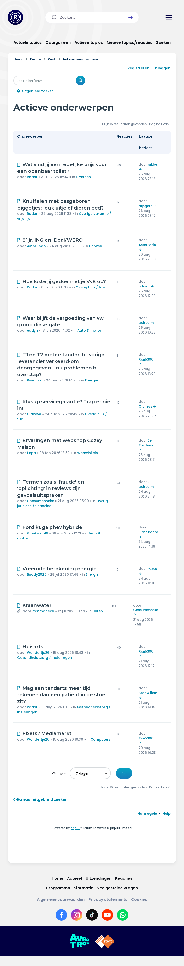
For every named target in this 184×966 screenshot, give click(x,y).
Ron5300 (146, 359)
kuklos (152, 164)
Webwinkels (87, 453)
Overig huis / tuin (90, 287)
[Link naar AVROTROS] (79, 941)
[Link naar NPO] (105, 941)
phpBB (75, 828)
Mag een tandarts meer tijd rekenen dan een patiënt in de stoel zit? (62, 694)
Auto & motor (89, 330)
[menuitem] (147, 813)
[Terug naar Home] (15, 17)
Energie (91, 380)
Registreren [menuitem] (138, 68)
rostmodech (43, 611)
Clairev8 (34, 414)
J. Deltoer (145, 320)
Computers (100, 739)
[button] (130, 17)
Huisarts (33, 647)
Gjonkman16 (37, 533)
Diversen (83, 177)
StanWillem (148, 693)
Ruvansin (34, 380)
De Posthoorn (147, 443)
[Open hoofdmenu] (168, 17)
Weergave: (60, 773)
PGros (152, 569)
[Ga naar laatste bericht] (141, 169)
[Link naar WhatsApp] (122, 915)
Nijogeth (145, 206)
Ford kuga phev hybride (52, 527)
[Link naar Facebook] (61, 915)
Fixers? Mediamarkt (47, 733)
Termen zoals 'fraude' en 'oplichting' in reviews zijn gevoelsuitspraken (50, 488)
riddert (144, 286)
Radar (32, 177)
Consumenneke (40, 500)
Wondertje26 (38, 652)
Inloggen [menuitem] (162, 68)
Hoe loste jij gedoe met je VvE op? (64, 281)
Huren (97, 611)
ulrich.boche (148, 532)
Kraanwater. (38, 605)
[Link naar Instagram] (76, 915)
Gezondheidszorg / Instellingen (44, 657)
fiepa (31, 453)
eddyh (32, 330)
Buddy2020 (36, 574)
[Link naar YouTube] (107, 915)
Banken (95, 246)
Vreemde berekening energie (60, 569)
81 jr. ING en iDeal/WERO (53, 240)
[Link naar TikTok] (92, 915)
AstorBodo (36, 246)
